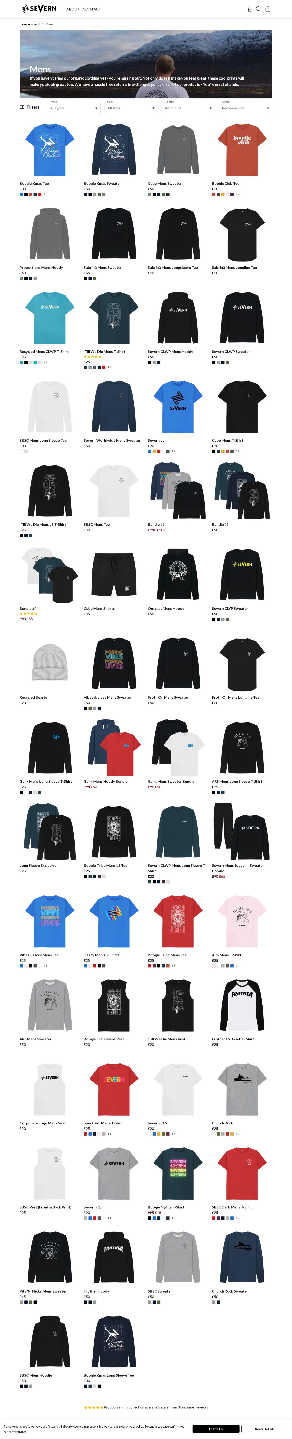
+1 (173, 451)
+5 (45, 194)
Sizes (110, 102)
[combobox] (74, 108)
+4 (109, 367)
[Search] (258, 9)
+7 (238, 194)
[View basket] (267, 9)
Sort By (226, 102)
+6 (173, 1134)
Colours (169, 102)
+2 (45, 362)
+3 (173, 965)
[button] (96, 108)
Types (53, 102)
